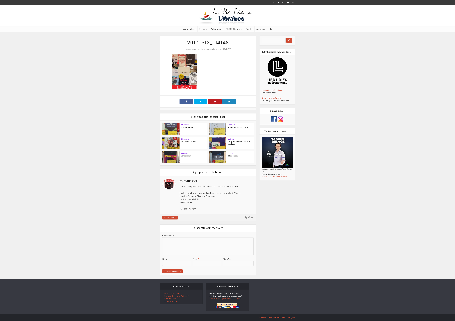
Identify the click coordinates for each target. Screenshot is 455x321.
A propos (260, 29)
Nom (165, 259)
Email (196, 259)
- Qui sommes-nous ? (170, 293)
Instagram (291, 318)
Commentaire (168, 235)
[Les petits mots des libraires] (227, 15)
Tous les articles (170, 217)
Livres (202, 29)
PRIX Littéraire (233, 29)
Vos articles (188, 29)
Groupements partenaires (272, 98)
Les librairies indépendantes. (272, 90)
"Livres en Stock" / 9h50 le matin (274, 177)
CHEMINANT (226, 49)
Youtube (284, 318)
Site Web (227, 259)
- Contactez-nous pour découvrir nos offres (225, 298)
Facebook (262, 318)
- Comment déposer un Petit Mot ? (175, 296)
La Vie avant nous (189, 141)
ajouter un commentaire (207, 49)
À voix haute (187, 127)
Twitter (269, 318)
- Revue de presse (169, 298)
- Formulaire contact (170, 301)
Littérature (185, 125)
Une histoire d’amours (238, 127)
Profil (248, 29)
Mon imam (233, 156)
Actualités (216, 29)
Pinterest (276, 318)
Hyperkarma (187, 156)
